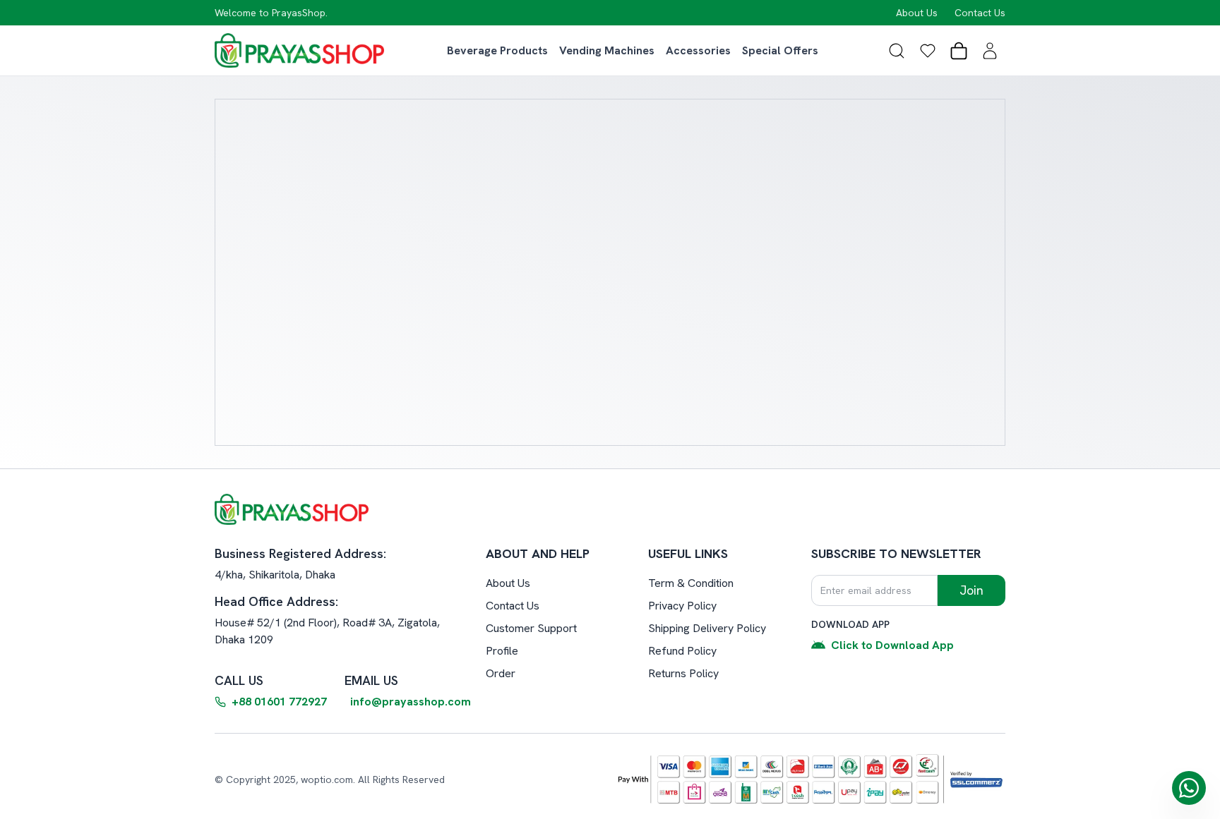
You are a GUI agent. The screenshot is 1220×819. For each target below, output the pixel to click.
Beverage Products (497, 50)
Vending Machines (606, 50)
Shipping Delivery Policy (707, 628)
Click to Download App (892, 645)
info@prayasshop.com (410, 701)
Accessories (698, 50)
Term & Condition (691, 583)
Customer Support (531, 628)
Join (971, 590)
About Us (917, 12)
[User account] (989, 50)
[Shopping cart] (958, 50)
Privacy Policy (682, 605)
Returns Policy (683, 673)
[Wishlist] (927, 50)
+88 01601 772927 (279, 701)
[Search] (896, 50)
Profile (502, 650)
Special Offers (780, 50)
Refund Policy (682, 650)
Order (500, 673)
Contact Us (980, 12)
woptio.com (327, 779)
